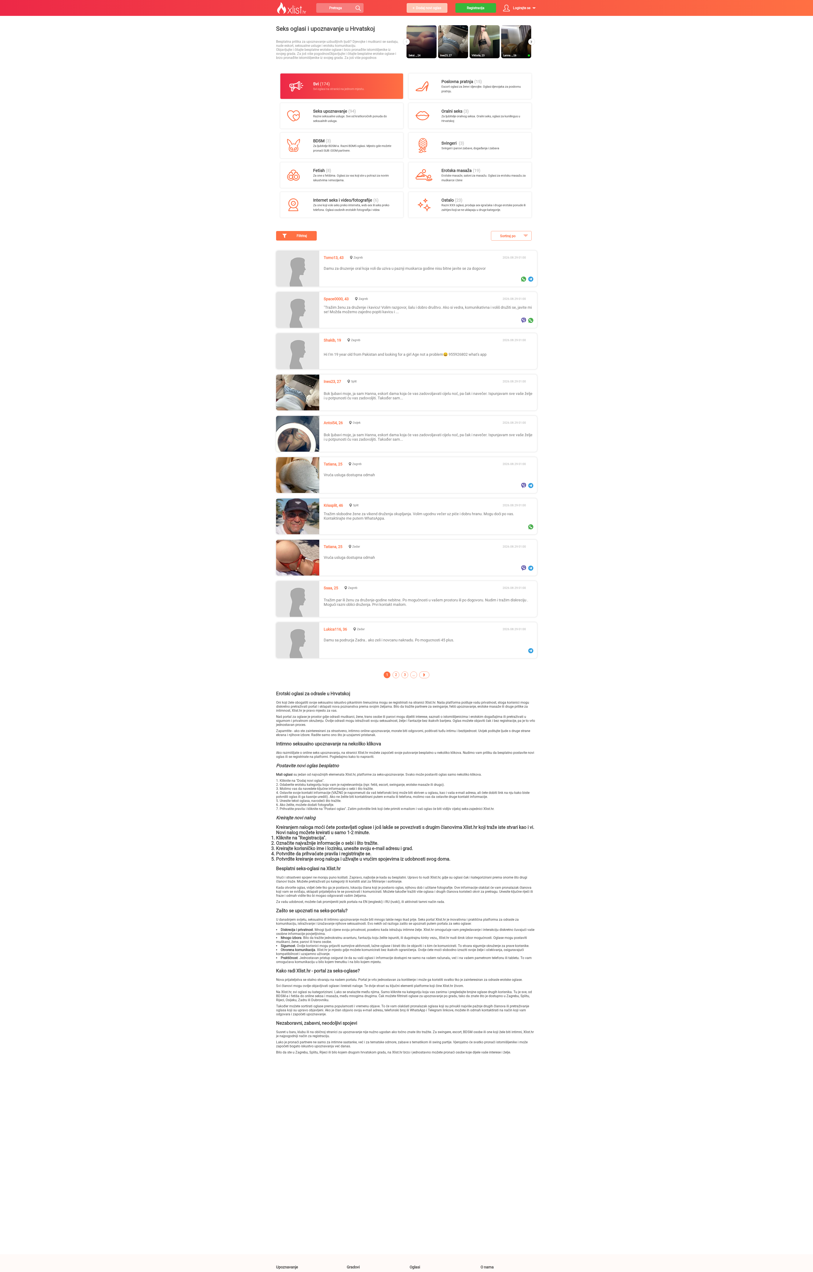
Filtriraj (302, 236)
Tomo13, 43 (334, 257)
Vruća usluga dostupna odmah (349, 475)
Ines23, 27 (332, 381)
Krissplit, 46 (333, 505)
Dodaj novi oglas (428, 8)
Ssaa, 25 (331, 588)
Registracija (475, 8)
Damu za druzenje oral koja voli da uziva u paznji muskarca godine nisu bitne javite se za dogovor (405, 268)
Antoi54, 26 (333, 423)
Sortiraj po (508, 236)
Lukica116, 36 (335, 629)
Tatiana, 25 (333, 464)
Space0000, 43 (336, 299)
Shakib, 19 (332, 340)
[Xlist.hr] (291, 8)
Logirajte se (521, 8)
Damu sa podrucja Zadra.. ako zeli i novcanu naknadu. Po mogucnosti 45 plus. (389, 640)
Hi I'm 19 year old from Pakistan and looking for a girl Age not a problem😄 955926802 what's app (405, 354)
